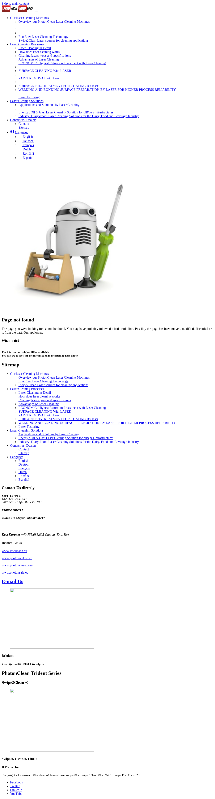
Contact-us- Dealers (23, 445)
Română (24, 476)
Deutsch (23, 464)
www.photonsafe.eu (15, 572)
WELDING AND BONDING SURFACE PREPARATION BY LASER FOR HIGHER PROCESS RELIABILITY (97, 423)
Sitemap (23, 453)
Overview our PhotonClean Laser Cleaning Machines (54, 377)
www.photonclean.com (17, 565)
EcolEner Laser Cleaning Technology (43, 381)
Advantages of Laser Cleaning (38, 404)
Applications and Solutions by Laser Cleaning (48, 434)
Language (16, 457)
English (23, 460)
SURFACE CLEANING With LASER (44, 411)
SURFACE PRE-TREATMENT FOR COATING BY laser (58, 419)
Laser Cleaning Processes (27, 389)
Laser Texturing (28, 426)
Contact (23, 449)
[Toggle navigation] (36, 11)
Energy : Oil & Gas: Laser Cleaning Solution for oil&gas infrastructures (65, 438)
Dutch (22, 472)
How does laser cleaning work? (39, 396)
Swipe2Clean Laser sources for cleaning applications (53, 385)
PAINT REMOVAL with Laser (39, 415)
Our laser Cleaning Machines (29, 373)
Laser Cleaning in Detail (34, 392)
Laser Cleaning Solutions (26, 430)
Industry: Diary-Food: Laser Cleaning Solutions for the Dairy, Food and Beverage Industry (78, 442)
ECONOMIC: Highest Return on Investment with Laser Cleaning (62, 407)
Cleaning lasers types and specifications (44, 400)
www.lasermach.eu (14, 551)
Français (24, 468)
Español (23, 479)
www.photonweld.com (17, 558)
